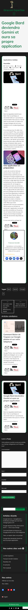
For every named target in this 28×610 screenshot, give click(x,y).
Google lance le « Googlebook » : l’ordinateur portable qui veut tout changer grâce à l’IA (12, 520)
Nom (3, 471)
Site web (4, 488)
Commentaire (6, 449)
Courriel (4, 479)
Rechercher (20, 509)
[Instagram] (17, 258)
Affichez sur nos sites (8, 580)
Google (22, 289)
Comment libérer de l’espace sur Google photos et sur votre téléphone (12, 338)
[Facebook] (10, 258)
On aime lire (6, 565)
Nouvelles (7, 63)
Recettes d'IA (7, 562)
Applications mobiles (11, 60)
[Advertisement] (14, 93)
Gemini (15, 289)
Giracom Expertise (14, 10)
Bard (9, 289)
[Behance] (6, 258)
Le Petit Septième (8, 556)
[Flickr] (14, 258)
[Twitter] (21, 258)
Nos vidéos (5, 584)
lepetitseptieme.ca (9, 254)
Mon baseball (7, 568)
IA (3, 293)
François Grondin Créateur (10, 559)
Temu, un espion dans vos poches (13, 535)
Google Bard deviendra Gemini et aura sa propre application (14, 398)
